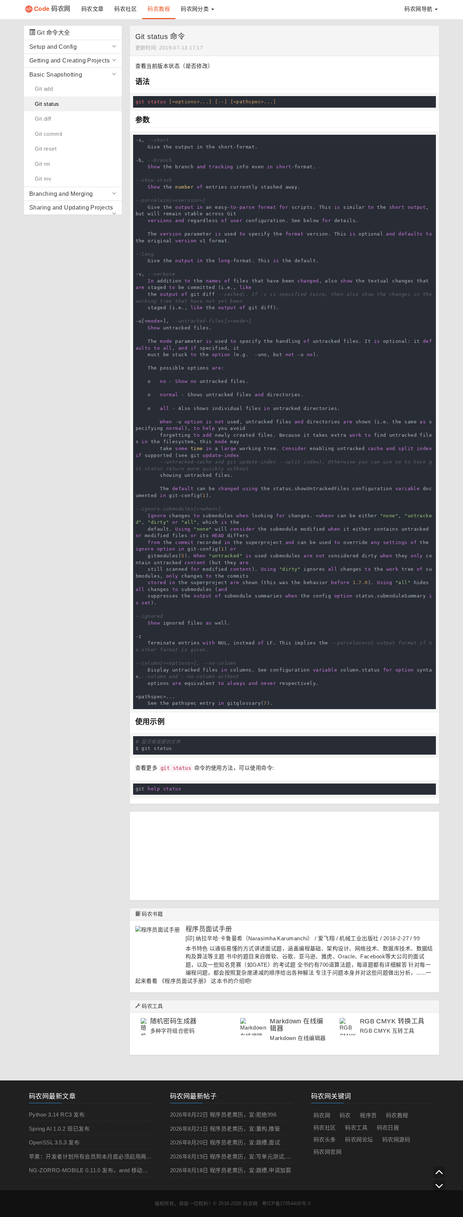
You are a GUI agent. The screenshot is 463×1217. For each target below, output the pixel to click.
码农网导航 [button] (419, 9)
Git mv (43, 179)
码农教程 (159, 9)
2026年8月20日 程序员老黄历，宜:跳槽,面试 (225, 1142)
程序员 (368, 1115)
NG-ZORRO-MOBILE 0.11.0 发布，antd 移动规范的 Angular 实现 (111, 1170)
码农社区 (125, 9)
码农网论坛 (359, 1139)
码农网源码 (396, 1139)
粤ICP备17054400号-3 (286, 1203)
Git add (44, 89)
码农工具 (152, 1006)
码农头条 (325, 1139)
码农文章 (92, 9)
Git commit (49, 134)
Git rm (43, 164)
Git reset (45, 149)
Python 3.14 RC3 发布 (57, 1115)
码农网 (52, 8)
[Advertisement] (280, 853)
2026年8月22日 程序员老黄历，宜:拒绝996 (223, 1115)
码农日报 (388, 1128)
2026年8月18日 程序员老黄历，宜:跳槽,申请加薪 (230, 1170)
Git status (47, 104)
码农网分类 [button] (196, 9)
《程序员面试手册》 (184, 981)
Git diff (43, 119)
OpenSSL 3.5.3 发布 (54, 1142)
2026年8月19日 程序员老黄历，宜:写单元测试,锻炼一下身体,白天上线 (256, 1156)
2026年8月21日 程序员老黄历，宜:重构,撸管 (225, 1129)
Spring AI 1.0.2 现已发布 (59, 1129)
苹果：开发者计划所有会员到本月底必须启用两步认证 (96, 1156)
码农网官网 (327, 1152)
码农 (345, 1115)
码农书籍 (152, 914)
